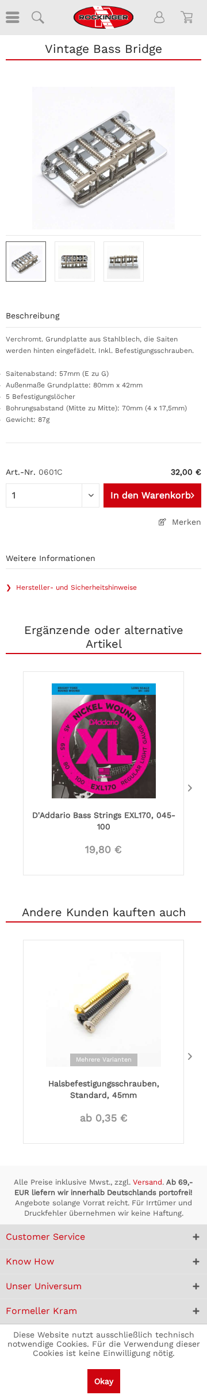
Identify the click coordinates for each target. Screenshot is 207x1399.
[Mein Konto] (159, 17)
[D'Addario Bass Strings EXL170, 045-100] (103, 740)
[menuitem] (11, 17)
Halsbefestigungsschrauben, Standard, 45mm (103, 1089)
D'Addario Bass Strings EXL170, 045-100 (103, 820)
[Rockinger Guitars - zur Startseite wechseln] (103, 17)
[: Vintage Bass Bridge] (26, 261)
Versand (147, 1182)
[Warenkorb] (188, 17)
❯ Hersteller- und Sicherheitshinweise (71, 587)
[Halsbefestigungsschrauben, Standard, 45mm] (103, 1008)
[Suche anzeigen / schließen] (37, 17)
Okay (103, 1381)
